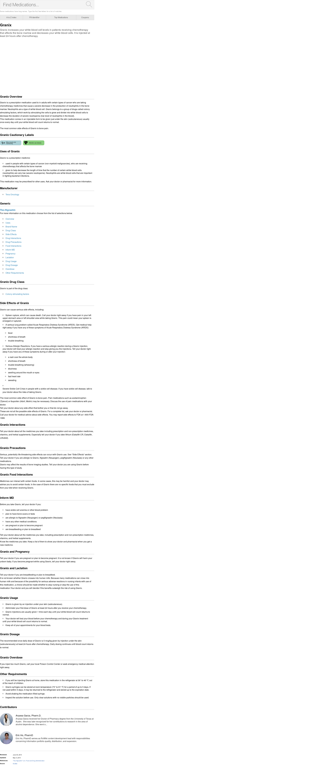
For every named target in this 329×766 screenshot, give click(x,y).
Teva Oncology (12, 194)
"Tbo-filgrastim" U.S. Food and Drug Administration (28, 761)
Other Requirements (15, 272)
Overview (10, 218)
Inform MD (10, 249)
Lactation (10, 257)
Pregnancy (10, 253)
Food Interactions (13, 245)
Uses (8, 222)
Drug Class (11, 230)
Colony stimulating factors (17, 294)
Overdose (10, 268)
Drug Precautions (13, 241)
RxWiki (15, 764)
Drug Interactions (13, 238)
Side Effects (11, 234)
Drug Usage (11, 261)
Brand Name (11, 226)
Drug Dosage (12, 265)
